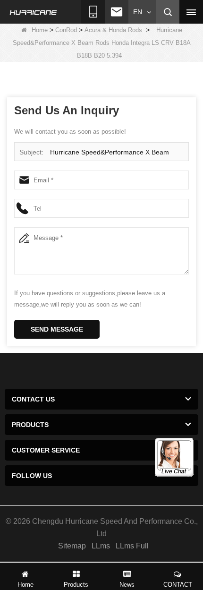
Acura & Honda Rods (113, 30)
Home (40, 30)
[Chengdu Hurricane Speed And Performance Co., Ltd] (33, 12)
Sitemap (72, 546)
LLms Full (132, 546)
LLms (101, 546)
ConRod (66, 30)
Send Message (57, 329)
